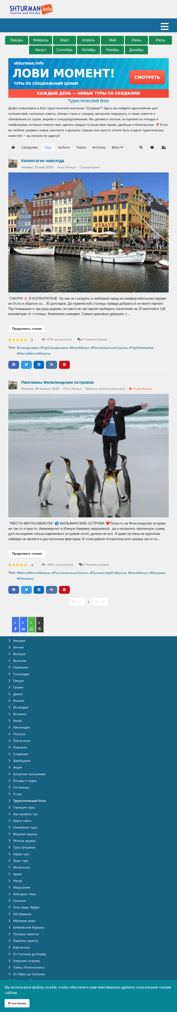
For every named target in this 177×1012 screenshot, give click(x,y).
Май (112, 40)
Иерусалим (21, 887)
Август (40, 50)
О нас (17, 794)
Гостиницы (20, 787)
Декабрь (136, 50)
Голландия (21, 674)
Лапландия (21, 727)
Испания (19, 714)
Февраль (40, 40)
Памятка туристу (25, 941)
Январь (16, 40)
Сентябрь (64, 50)
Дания (17, 694)
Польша (18, 734)
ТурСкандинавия (55, 348)
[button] (117, 147)
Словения (20, 754)
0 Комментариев (94, 339)
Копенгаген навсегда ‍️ (43, 160)
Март (64, 40)
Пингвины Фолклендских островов (57, 382)
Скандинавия (90, 167)
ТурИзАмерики (142, 348)
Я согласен (17, 1003)
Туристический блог (29, 801)
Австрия (18, 640)
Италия (18, 700)
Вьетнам (19, 660)
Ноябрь (112, 50)
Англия (18, 647)
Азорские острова (26, 961)
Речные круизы (24, 841)
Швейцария (21, 761)
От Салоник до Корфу (29, 954)
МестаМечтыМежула (34, 353)
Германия (20, 667)
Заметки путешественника (105, 388)
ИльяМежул (80, 348)
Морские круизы (25, 834)
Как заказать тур (25, 814)
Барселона (21, 947)
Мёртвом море (23, 921)
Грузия (17, 687)
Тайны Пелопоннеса (28, 967)
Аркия (17, 874)
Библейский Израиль (28, 927)
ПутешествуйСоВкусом (109, 573)
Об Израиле (21, 914)
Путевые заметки (25, 934)
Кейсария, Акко (24, 894)
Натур (17, 881)
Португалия (21, 741)
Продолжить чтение (27, 328)
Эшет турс (20, 861)
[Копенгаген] (88, 232)
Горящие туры (23, 807)
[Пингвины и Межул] (88, 455)
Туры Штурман (23, 847)
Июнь (136, 40)
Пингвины (26, 578)
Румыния (19, 747)
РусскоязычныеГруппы (110, 348)
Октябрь (89, 50)
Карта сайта (21, 821)
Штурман (158, 573)
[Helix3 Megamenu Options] (165, 28)
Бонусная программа (28, 774)
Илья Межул (66, 167)
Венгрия (19, 654)
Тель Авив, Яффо (26, 907)
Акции (17, 767)
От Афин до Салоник (28, 974)
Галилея (19, 901)
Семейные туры (24, 827)
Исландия (20, 707)
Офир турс (21, 854)
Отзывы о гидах (24, 781)
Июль (160, 40)
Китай (17, 720)
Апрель (88, 40)
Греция (18, 680)
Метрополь (21, 867)
